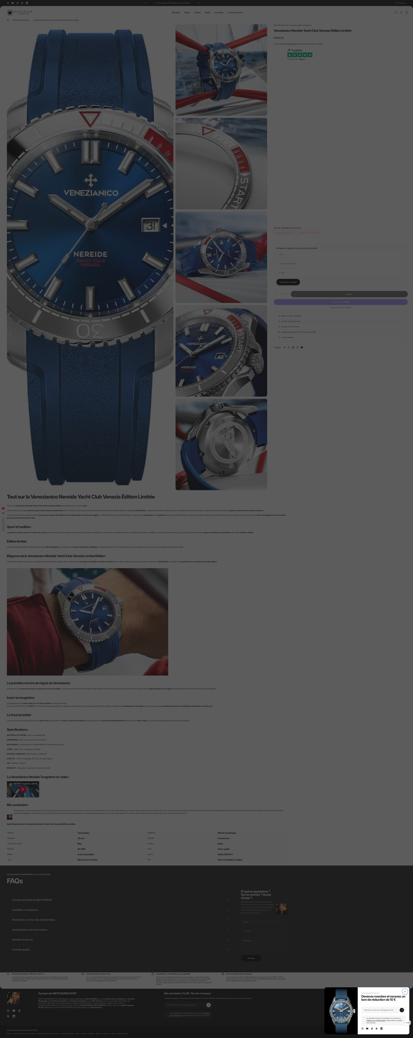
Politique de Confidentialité (376, 1020)
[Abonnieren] (402, 1010)
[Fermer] (405, 991)
